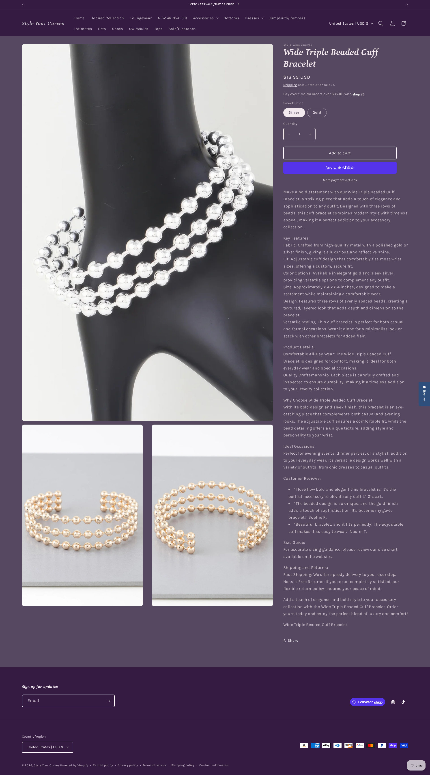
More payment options (340, 180)
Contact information (214, 765)
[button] (205, 18)
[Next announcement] (407, 5)
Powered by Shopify (74, 765)
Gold (317, 112)
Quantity (290, 124)
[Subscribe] (108, 701)
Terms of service (155, 765)
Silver (294, 112)
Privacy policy (128, 765)
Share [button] (293, 641)
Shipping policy (182, 765)
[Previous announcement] (23, 5)
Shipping (290, 85)
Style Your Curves (47, 765)
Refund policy (103, 765)
